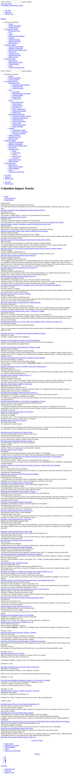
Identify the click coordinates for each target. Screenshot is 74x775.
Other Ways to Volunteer (19, 132)
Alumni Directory (17, 86)
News (10, 32)
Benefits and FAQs (14, 31)
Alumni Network (10, 769)
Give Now (8, 10)
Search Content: (6, 2)
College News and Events (16, 67)
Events (10, 34)
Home (6, 196)
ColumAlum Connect (18, 130)
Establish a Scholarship (15, 48)
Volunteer (11, 38)
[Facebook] (5, 757)
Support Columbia (14, 39)
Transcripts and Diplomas (20, 118)
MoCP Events (16, 107)
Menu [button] (4, 19)
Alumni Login (9, 14)
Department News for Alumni (21, 93)
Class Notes (16, 92)
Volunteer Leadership (18, 133)
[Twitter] (5, 761)
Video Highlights (13, 64)
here (59, 299)
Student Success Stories (15, 62)
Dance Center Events (18, 109)
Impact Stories (12, 60)
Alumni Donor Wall (14, 41)
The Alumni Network (11, 29)
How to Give (12, 52)
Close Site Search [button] (6, 3)
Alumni (10, 24)
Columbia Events (17, 105)
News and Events (10, 59)
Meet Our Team (13, 43)
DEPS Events (16, 112)
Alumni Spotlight (17, 95)
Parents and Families (14, 26)
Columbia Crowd (13, 53)
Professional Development (16, 36)
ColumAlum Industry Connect (21, 116)
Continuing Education (19, 125)
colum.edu (8, 12)
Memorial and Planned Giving (17, 50)
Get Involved (16, 153)
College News (16, 99)
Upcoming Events (17, 102)
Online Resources (17, 119)
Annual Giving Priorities (15, 46)
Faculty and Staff (13, 27)
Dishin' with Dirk (17, 126)
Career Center (16, 123)
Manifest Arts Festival (56, 222)
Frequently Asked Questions (21, 85)
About (14, 151)
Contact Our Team (37, 740)
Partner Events (16, 104)
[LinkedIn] (5, 759)
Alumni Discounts (17, 88)
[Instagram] (5, 762)
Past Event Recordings (19, 111)
